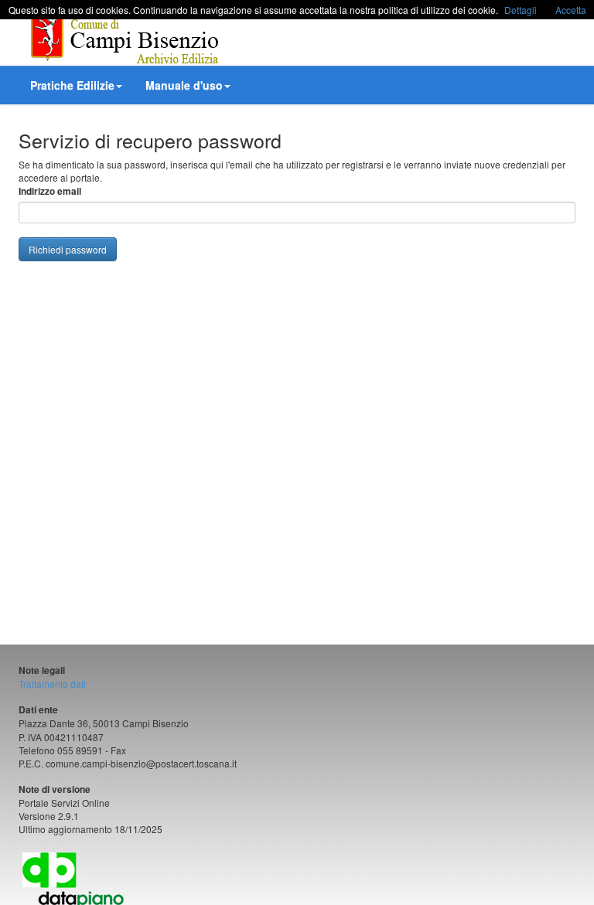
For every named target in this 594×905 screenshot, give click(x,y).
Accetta (570, 9)
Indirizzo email (50, 191)
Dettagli (520, 9)
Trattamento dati (52, 683)
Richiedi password (68, 249)
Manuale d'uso (184, 85)
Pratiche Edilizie (72, 85)
